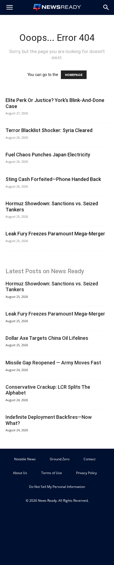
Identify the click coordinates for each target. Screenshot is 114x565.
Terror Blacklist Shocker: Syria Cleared (49, 130)
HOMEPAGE (73, 75)
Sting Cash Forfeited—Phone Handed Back (53, 179)
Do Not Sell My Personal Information (57, 486)
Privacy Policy (86, 473)
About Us (20, 473)
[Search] (106, 7)
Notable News (25, 459)
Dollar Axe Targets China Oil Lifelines (47, 338)
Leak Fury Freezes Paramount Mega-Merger (55, 233)
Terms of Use (51, 473)
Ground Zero (59, 459)
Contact (89, 459)
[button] (9, 7)
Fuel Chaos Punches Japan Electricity (48, 154)
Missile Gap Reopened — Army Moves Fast (53, 363)
